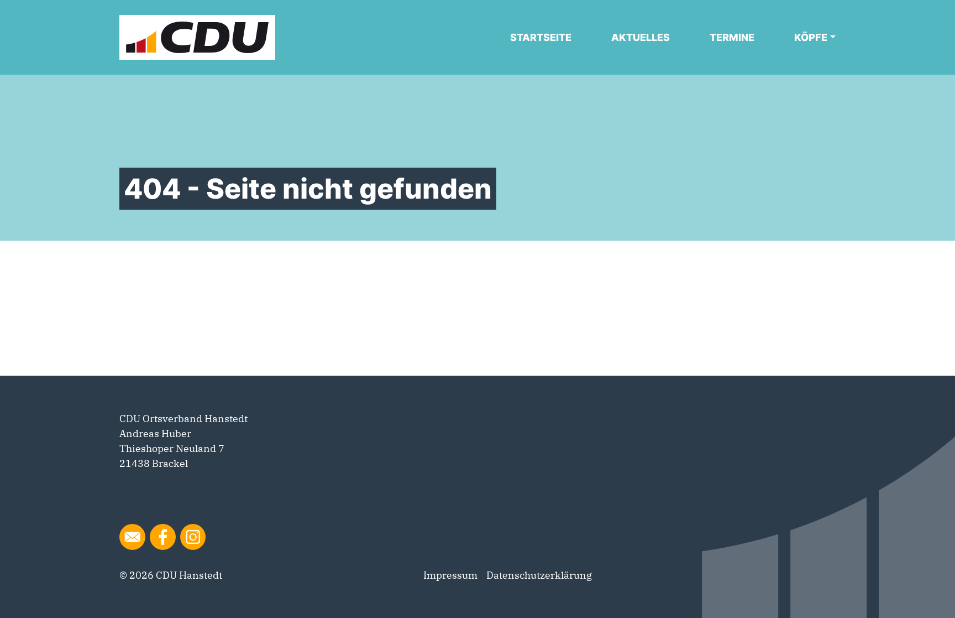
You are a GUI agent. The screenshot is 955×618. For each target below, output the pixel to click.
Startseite (540, 37)
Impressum (450, 575)
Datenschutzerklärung (539, 575)
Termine (732, 37)
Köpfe (810, 37)
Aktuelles (640, 37)
